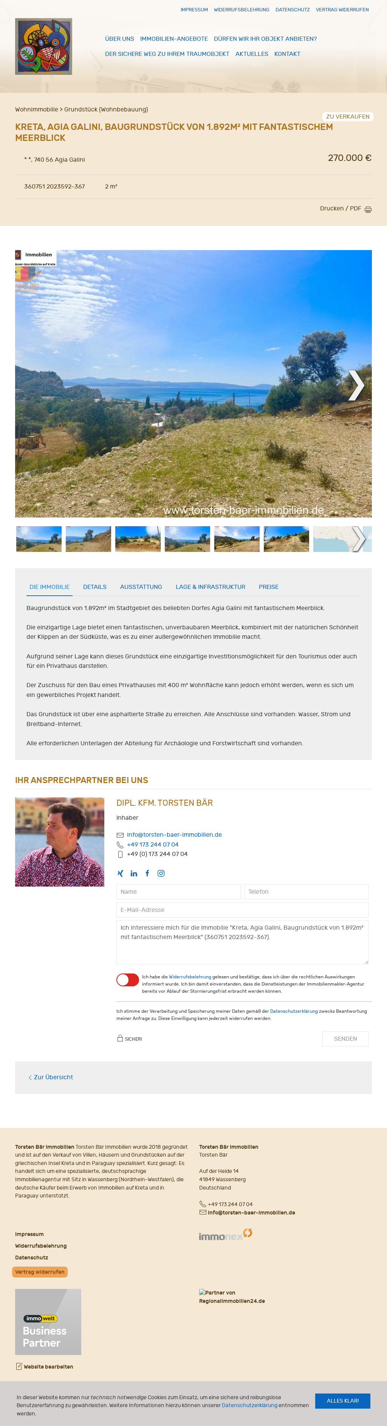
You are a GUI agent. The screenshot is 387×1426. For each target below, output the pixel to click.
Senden (345, 1038)
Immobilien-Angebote (174, 39)
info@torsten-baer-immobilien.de (174, 834)
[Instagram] (161, 873)
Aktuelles (251, 54)
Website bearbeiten (48, 1367)
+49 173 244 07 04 (153, 844)
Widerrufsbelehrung (241, 9)
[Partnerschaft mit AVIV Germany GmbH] (48, 1321)
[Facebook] (147, 873)
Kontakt (287, 54)
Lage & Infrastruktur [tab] (210, 587)
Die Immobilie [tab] (49, 587)
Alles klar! (343, 1401)
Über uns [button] (119, 39)
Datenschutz (293, 9)
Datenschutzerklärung (249, 1405)
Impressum (194, 9)
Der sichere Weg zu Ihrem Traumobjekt (167, 54)
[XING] (120, 873)
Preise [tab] (269, 587)
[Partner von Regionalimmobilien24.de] (285, 1297)
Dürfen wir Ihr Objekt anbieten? (265, 39)
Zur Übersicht (53, 1077)
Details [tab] (95, 587)
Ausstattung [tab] (141, 587)
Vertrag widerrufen (342, 9)
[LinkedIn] (134, 873)
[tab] (39, 539)
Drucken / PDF (340, 209)
